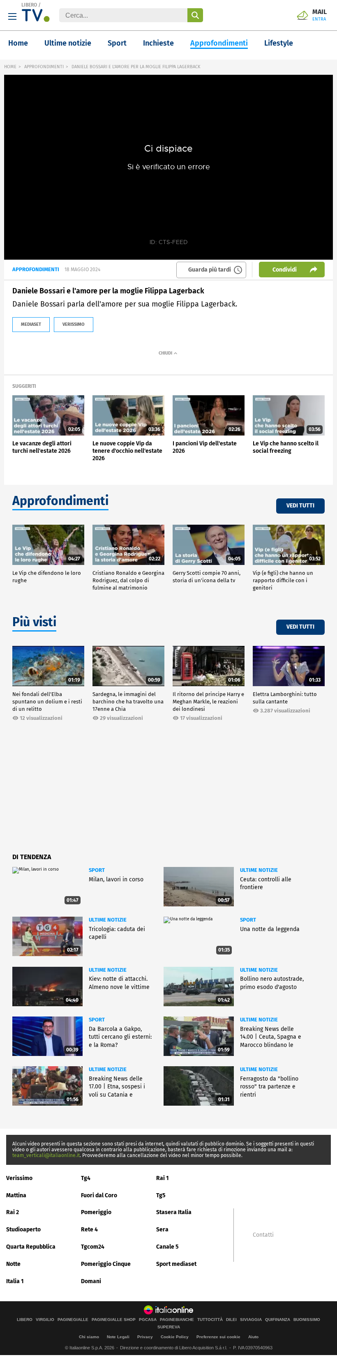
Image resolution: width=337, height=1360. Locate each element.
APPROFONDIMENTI (44, 66)
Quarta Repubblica (30, 1246)
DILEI (231, 1320)
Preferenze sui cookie (218, 1337)
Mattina (16, 1195)
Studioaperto (23, 1229)
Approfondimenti (219, 43)
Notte (13, 1264)
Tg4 (85, 1178)
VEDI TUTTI (300, 505)
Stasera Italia (174, 1212)
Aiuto (253, 1337)
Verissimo (19, 1178)
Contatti (263, 1235)
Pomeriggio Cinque (106, 1264)
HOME (10, 66)
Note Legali (118, 1337)
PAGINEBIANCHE (177, 1320)
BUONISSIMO (306, 1320)
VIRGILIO (45, 1320)
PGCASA (148, 1320)
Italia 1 (15, 1281)
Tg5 (161, 1195)
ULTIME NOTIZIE (259, 870)
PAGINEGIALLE (73, 1320)
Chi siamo (89, 1337)
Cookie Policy (175, 1337)
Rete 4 (89, 1229)
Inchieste (158, 43)
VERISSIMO (73, 324)
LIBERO (29, 5)
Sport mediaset (176, 1264)
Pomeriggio (96, 1212)
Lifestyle (278, 43)
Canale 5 (167, 1246)
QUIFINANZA (277, 1320)
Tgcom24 (92, 1246)
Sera (162, 1229)
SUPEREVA (168, 1327)
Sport (117, 43)
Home (18, 43)
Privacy (145, 1337)
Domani (91, 1281)
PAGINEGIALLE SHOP (114, 1320)
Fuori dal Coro (99, 1195)
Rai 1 (162, 1178)
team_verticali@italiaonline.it (46, 1155)
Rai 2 (12, 1212)
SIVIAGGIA (251, 1320)
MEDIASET (31, 324)
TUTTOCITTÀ (210, 1320)
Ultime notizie (67, 43)
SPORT (97, 870)
